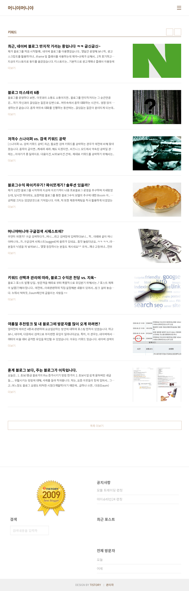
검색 (44, 530)
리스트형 (177, 32)
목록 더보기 (96, 426)
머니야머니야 (20, 8)
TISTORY (95, 585)
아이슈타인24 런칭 (109, 499)
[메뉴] (179, 7)
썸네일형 (169, 32)
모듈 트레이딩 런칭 (110, 490)
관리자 (110, 585)
